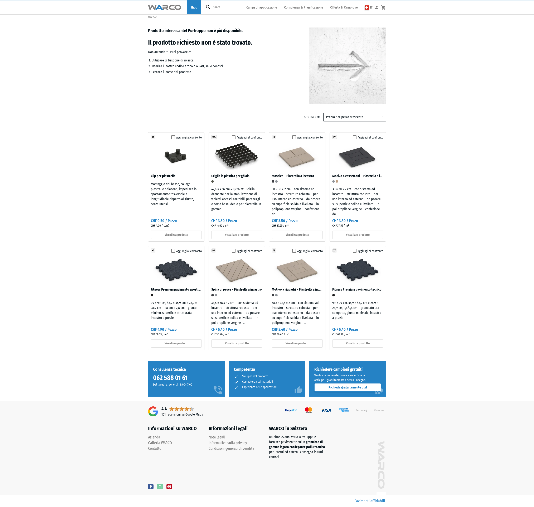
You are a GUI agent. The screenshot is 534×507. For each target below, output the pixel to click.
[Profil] (377, 7)
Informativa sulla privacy (228, 443)
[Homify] (160, 486)
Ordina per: (312, 117)
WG (214, 136)
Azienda (154, 437)
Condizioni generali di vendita (231, 448)
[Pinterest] (169, 486)
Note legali (217, 437)
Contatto (154, 448)
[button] (369, 7)
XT (153, 250)
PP (274, 136)
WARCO (152, 17)
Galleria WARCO (160, 443)
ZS (153, 136)
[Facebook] (151, 486)
